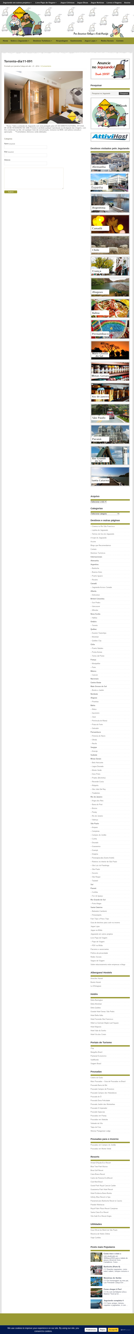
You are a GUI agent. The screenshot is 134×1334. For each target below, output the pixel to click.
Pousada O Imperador (99, 1108)
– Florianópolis (96, 915)
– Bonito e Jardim (97, 690)
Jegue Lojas (91, 41)
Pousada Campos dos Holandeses (104, 1093)
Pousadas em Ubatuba (99, 1120)
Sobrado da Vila (97, 1123)
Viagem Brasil (96, 1064)
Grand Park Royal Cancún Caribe (103, 1186)
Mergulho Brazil (96, 1052)
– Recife (94, 744)
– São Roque (95, 877)
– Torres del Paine (97, 656)
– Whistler (94, 610)
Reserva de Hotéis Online (100, 1234)
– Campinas (95, 831)
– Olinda (94, 740)
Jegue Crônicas (67, 3)
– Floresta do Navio (98, 736)
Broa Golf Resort (97, 1170)
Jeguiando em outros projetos (17, 3)
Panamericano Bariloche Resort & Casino (106, 1201)
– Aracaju (94, 751)
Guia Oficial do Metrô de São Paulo (104, 1230)
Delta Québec (96, 1008)
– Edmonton (95, 595)
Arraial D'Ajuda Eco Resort (101, 1163)
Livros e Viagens (114, 3)
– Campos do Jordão (98, 835)
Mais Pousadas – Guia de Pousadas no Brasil (108, 1081)
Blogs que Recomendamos (101, 545)
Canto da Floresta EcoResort (102, 1178)
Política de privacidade (99, 953)
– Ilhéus (94, 709)
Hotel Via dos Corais (98, 1034)
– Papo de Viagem (98, 942)
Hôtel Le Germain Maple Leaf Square (105, 1023)
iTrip (92, 1048)
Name (9, 144)
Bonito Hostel (96, 982)
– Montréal (95, 637)
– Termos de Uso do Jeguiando (102, 534)
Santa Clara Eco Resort (99, 1212)
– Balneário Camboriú (99, 911)
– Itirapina (94, 854)
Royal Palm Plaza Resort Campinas (104, 1208)
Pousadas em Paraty (99, 1116)
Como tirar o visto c (112, 1254)
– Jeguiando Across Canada (101, 587)
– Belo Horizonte (97, 763)
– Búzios (94, 808)
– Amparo (94, 827)
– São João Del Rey (98, 789)
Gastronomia (76, 41)
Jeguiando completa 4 (114, 1300)
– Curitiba (94, 892)
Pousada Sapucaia (98, 1112)
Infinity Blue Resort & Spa (100, 1197)
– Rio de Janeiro (97, 816)
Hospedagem (62, 41)
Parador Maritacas (97, 1205)
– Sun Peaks (95, 603)
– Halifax (94, 618)
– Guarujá (94, 850)
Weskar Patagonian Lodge (100, 1131)
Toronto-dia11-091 (18, 61)
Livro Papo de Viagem (46, 3)
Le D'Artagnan (96, 986)
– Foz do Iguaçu (97, 896)
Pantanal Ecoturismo (98, 1056)
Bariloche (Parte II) (112, 1267)
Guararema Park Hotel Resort (102, 1189)
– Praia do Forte (97, 724)
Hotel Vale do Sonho (98, 1031)
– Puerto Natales (97, 648)
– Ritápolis (95, 785)
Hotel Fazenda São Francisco (102, 1019)
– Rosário (94, 580)
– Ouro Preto (95, 774)
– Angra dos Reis (97, 801)
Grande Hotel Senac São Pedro (102, 1012)
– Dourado (94, 843)
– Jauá (93, 717)
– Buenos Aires (96, 572)
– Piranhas (95, 702)
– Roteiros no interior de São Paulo (104, 862)
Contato (120, 41)
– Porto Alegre (96, 904)
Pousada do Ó (96, 1097)
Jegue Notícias (97, 3)
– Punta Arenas (96, 652)
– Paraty (94, 812)
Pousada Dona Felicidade (100, 1100)
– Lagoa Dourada (97, 766)
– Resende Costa (97, 782)
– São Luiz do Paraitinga (100, 865)
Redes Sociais (107, 41)
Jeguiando (17, 21)
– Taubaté (94, 881)
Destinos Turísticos (42, 41)
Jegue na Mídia (96, 930)
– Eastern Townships (98, 633)
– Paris (93, 667)
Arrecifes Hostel (97, 978)
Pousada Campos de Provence (102, 1089)
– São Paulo (95, 869)
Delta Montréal (96, 1004)
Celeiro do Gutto (97, 1078)
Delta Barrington (97, 1000)
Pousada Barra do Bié (99, 1085)
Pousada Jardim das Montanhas (103, 1104)
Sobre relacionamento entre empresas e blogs (108, 964)
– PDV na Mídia (97, 945)
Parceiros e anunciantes (100, 949)
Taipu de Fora (96, 1127)
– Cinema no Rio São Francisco (103, 526)
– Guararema (95, 846)
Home (5, 41)
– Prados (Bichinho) (98, 778)
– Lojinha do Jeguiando (99, 530)
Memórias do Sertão (112, 1278)
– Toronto (94, 625)
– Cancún (94, 675)
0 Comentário (46, 66)
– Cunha (94, 839)
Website (7, 160)
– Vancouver (95, 606)
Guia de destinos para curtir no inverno (105, 923)
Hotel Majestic (96, 1027)
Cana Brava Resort (98, 1174)
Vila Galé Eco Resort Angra (101, 1216)
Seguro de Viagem (98, 961)
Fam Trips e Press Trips (100, 919)
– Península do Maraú (99, 721)
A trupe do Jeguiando (99, 538)
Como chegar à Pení (113, 1289)
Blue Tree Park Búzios (99, 1167)
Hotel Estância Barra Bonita (101, 1193)
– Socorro (94, 873)
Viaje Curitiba (96, 1238)
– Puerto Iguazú (97, 576)
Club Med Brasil (97, 1182)
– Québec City (96, 641)
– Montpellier (95, 664)
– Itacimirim (95, 713)
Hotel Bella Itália (97, 1015)
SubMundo (95, 1060)
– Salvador (95, 728)
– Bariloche (95, 568)
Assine (127, 3)
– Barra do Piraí (96, 804)
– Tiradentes (95, 793)
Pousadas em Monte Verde (101, 1149)
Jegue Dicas (82, 3)
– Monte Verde (96, 770)
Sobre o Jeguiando (20, 41)
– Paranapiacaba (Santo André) (102, 858)
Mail (9, 152)
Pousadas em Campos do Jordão (103, 1145)
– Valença (94, 820)
